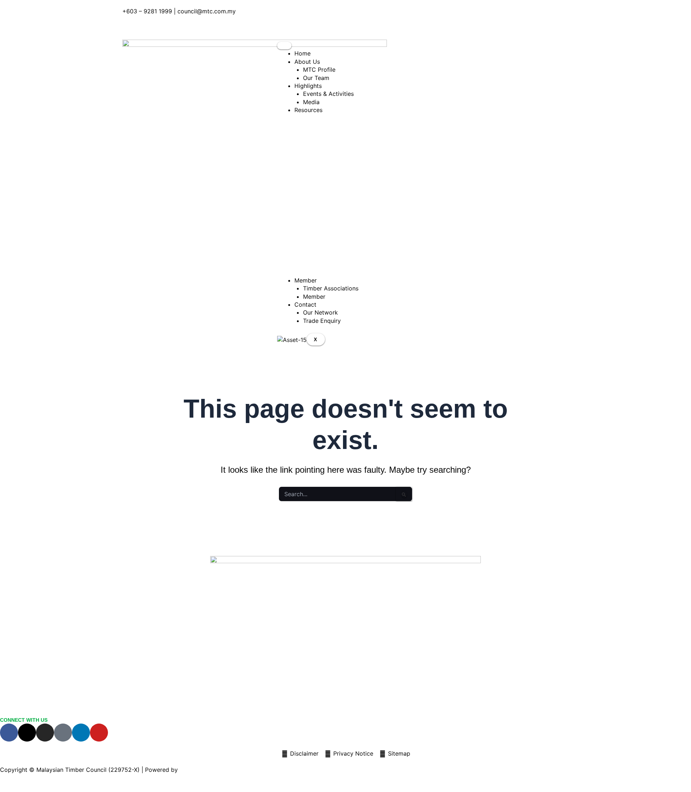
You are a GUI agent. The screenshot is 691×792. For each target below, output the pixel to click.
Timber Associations (330, 288)
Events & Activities (328, 93)
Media (311, 102)
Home (302, 53)
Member (314, 296)
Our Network (320, 312)
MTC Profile (319, 69)
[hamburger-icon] (284, 45)
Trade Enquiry (322, 320)
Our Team (316, 77)
